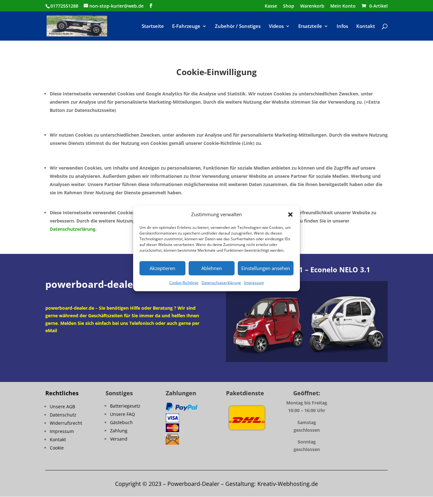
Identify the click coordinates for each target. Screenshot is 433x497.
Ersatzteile (310, 26)
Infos (342, 26)
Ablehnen (211, 268)
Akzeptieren (162, 268)
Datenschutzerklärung (221, 282)
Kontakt (365, 26)
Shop (288, 6)
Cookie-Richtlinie (183, 282)
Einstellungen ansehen (265, 268)
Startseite (153, 26)
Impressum (254, 282)
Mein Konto (343, 6)
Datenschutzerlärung (72, 229)
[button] (290, 214)
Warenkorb (312, 6)
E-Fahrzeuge (186, 26)
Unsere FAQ (122, 414)
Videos (276, 26)
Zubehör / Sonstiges (238, 26)
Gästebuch (121, 422)
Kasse (271, 6)
